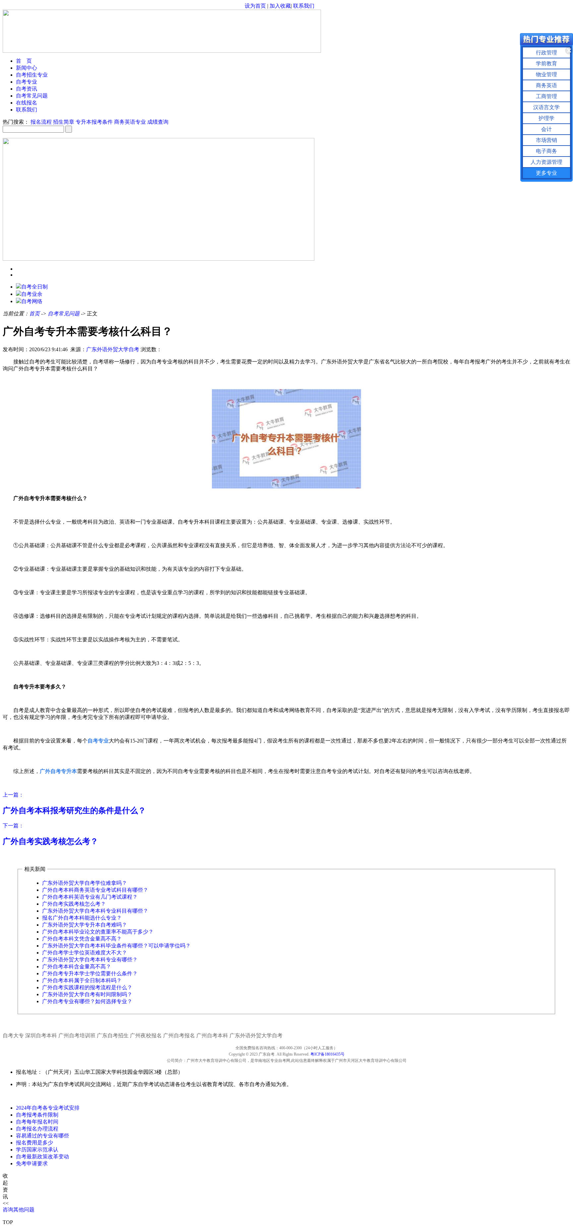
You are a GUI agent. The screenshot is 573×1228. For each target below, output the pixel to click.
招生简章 (63, 122)
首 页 (24, 61)
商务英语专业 (130, 122)
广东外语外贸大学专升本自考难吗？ (84, 925)
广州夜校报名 (146, 1035)
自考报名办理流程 (37, 1128)
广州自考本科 (212, 1035)
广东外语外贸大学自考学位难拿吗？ (84, 883)
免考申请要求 (32, 1163)
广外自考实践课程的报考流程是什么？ (87, 987)
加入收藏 (280, 6)
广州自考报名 (179, 1035)
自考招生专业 (32, 75)
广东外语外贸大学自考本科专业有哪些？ (90, 959)
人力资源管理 (546, 162)
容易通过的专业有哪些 (42, 1135)
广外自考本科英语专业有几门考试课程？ (90, 897)
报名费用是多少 (34, 1142)
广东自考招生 (113, 1035)
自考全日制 (34, 287)
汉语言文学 (546, 107)
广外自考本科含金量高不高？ (76, 966)
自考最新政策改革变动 (42, 1156)
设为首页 (255, 6)
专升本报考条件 (94, 122)
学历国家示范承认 (37, 1149)
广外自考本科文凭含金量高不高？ (82, 938)
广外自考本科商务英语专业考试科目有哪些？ (95, 890)
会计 (546, 129)
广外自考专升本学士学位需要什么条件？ (90, 973)
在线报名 (26, 102)
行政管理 (546, 52)
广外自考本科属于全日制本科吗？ (82, 980)
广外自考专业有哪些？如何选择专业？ (87, 1001)
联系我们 (303, 6)
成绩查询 (157, 122)
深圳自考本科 (41, 1035)
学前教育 (546, 63)
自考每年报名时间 (37, 1122)
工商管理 (546, 96)
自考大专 (13, 1035)
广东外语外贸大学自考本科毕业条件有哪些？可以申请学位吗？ (116, 945)
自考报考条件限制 (37, 1115)
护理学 (546, 118)
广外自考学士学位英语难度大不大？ (84, 952)
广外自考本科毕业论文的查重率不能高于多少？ (98, 932)
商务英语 (546, 85)
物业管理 (546, 74)
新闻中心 (26, 68)
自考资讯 (26, 89)
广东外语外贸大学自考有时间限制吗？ (87, 994)
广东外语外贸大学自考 (112, 349)
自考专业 (26, 82)
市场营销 (546, 140)
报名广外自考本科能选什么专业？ (82, 918)
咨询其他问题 (18, 1209)
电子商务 (546, 151)
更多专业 (546, 173)
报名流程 (41, 122)
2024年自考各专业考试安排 (48, 1108)
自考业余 (31, 294)
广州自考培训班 (77, 1035)
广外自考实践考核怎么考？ (74, 904)
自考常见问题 (32, 95)
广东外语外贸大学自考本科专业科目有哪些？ (95, 911)
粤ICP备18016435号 (327, 1054)
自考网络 (31, 301)
